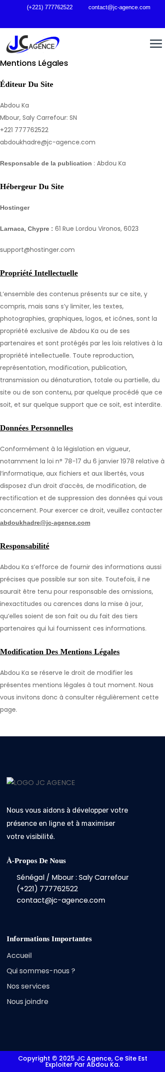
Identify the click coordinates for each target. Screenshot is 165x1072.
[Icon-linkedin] (50, 913)
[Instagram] (107, 19)
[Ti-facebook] (10, 913)
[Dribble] (92, 19)
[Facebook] (62, 19)
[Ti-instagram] (30, 913)
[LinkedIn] (77, 19)
